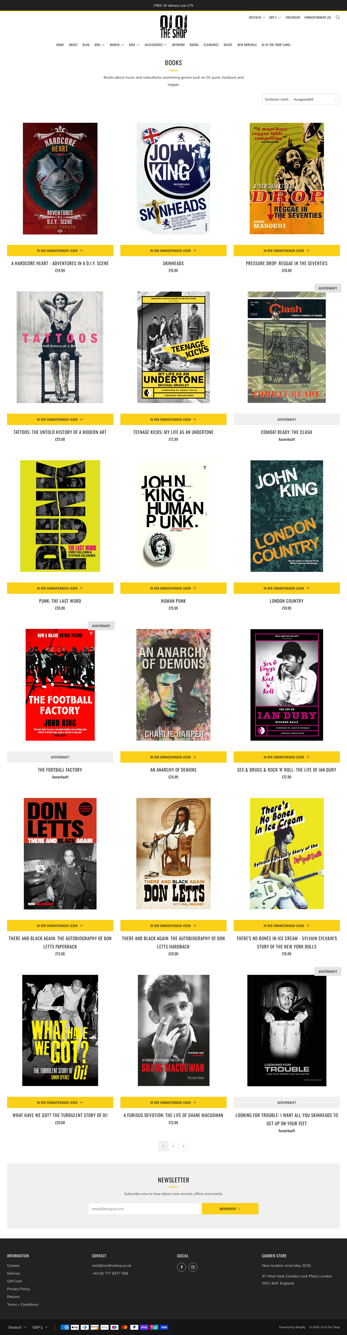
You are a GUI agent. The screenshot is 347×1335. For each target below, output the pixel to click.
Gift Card (14, 1281)
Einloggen (293, 17)
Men (97, 44)
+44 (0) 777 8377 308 (110, 1273)
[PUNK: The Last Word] (60, 516)
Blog (86, 44)
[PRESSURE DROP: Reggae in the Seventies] (287, 178)
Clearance (211, 44)
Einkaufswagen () (318, 17)
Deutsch (255, 17)
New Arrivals (247, 44)
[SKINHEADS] (173, 178)
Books (194, 44)
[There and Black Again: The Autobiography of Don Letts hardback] (173, 853)
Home (60, 44)
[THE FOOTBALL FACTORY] (60, 684)
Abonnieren (228, 1208)
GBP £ (273, 17)
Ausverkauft (287, 419)
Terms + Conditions (22, 1304)
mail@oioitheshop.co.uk (111, 1265)
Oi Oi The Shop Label (276, 44)
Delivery (13, 1273)
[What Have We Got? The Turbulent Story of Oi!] (60, 1030)
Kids (132, 44)
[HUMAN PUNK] (173, 516)
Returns (13, 1296)
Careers (13, 1265)
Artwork (178, 44)
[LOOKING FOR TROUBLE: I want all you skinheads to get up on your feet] (287, 1030)
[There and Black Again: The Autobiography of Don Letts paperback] (60, 853)
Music (228, 44)
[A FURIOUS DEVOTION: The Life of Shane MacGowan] (173, 1030)
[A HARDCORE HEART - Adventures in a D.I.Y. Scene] (60, 178)
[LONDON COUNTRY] (287, 516)
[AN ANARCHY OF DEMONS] (173, 684)
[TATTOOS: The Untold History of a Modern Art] (60, 347)
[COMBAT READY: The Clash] (287, 347)
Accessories (154, 44)
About (73, 44)
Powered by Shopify (292, 1327)
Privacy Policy (18, 1289)
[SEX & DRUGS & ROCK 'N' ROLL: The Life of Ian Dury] (287, 684)
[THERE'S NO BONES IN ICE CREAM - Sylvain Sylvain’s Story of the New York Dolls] (287, 853)
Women (115, 44)
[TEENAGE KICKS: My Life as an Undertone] (173, 347)
